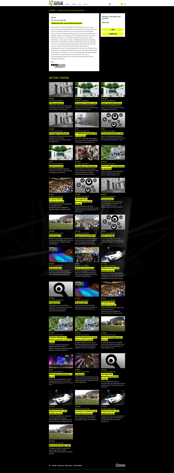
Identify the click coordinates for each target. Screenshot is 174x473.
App (80, 4)
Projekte (74, 4)
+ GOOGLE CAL (112, 34)
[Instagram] (109, 4)
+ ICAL (113, 29)
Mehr (52, 62)
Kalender (67, 4)
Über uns (85, 4)
